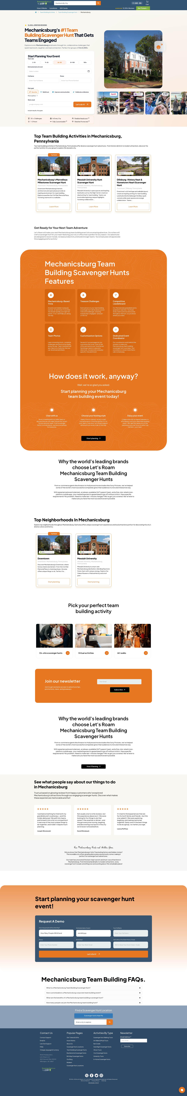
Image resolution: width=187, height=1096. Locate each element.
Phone (41, 939)
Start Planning (92, 766)
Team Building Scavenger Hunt (68, 12)
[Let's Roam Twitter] (97, 1077)
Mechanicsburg (85, 12)
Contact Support (45, 1037)
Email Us (42, 1040)
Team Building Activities (47, 12)
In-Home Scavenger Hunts (102, 1059)
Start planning (92, 438)
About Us (70, 1044)
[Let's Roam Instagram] (101, 1077)
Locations (53, 8)
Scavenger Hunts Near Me (93, 1016)
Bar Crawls (97, 1044)
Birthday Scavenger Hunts (75, 1056)
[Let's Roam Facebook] (92, 1077)
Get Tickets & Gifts (73, 1037)
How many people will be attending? (49, 928)
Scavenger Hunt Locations (75, 1047)
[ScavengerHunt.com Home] (36, 12)
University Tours (99, 1056)
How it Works (42, 8)
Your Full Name (117, 928)
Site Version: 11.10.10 (93, 1082)
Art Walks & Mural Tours (101, 1040)
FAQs (41, 1047)
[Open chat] (182, 1090)
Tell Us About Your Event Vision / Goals (124, 939)
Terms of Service (85, 1080)
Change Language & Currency (49, 1050)
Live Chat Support (45, 1044)
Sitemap (103, 1080)
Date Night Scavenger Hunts (102, 1047)
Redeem (69, 1062)
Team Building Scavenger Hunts (77, 1050)
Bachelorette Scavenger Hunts (76, 1053)
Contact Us (46, 1032)
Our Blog (69, 1059)
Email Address (125, 1037)
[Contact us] (87, 1077)
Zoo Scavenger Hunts (100, 1053)
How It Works (71, 1040)
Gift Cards (64, 8)
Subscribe (118, 690)
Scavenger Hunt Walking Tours (103, 1037)
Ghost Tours (98, 1050)
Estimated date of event (83, 928)
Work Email (79, 939)
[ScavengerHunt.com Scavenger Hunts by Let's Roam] (44, 5)
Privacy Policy (96, 1080)
